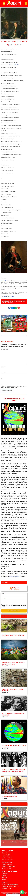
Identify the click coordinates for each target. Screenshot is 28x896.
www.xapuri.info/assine (6, 575)
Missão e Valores (7, 857)
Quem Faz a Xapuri (7, 859)
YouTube (4, 877)
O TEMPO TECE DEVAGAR (9, 796)
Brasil (11, 45)
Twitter (4, 879)
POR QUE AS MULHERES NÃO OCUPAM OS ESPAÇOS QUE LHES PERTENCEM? (13, 770)
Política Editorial (7, 864)
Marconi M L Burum (6, 280)
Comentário (5, 349)
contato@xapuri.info (14, 576)
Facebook (5, 875)
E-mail (3, 372)
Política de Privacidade (8, 866)
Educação (14, 45)
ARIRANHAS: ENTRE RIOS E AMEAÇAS (13, 635)
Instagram (5, 873)
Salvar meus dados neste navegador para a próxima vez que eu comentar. (13, 387)
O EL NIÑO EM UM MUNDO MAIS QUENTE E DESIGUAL (14, 746)
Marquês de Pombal (14, 65)
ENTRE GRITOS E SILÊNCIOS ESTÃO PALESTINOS (12, 690)
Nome (3, 367)
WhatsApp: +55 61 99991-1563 (10, 886)
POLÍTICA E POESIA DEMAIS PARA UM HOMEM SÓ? (13, 714)
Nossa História (6, 855)
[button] (4, 3)
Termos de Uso (6, 868)
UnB (13, 296)
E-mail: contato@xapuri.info (10, 884)
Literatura (18, 45)
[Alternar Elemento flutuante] (22, 892)
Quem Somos (6, 853)
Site (2, 378)
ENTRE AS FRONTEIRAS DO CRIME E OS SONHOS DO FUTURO (13, 663)
